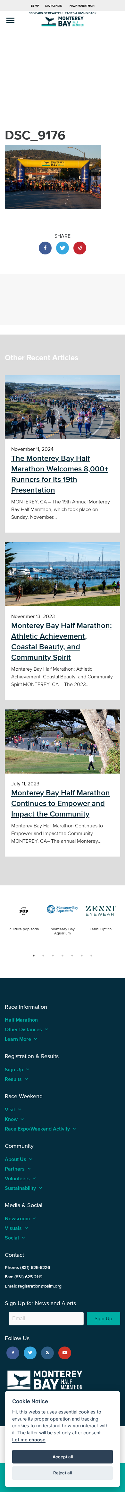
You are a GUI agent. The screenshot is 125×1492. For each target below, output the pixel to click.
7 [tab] (91, 955)
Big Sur (62, 21)
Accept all (63, 1456)
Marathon (53, 5)
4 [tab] (62, 955)
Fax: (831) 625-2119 (23, 1276)
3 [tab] (53, 955)
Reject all (62, 1472)
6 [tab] (82, 955)
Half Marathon (82, 5)
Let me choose (29, 1439)
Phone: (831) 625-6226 (27, 1267)
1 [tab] (33, 955)
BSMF (35, 5)
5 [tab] (72, 955)
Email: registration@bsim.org (33, 1286)
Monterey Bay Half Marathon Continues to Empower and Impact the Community (60, 803)
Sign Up (103, 1318)
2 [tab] (43, 955)
